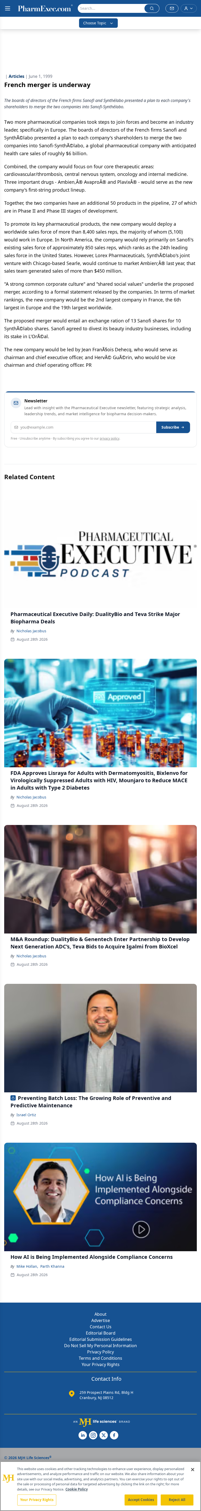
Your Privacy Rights (101, 1364)
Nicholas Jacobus (31, 630)
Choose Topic (94, 22)
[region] (100, 1486)
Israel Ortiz (26, 1114)
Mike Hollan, (27, 1266)
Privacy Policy (100, 1352)
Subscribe (170, 427)
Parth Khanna (52, 1266)
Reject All (177, 1499)
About (100, 1314)
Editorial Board (100, 1333)
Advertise (100, 1320)
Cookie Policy (76, 1489)
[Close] (192, 1469)
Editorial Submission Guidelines (100, 1339)
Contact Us (100, 1327)
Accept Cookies (141, 1499)
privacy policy (109, 438)
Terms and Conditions (100, 1358)
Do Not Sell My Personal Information (100, 1345)
